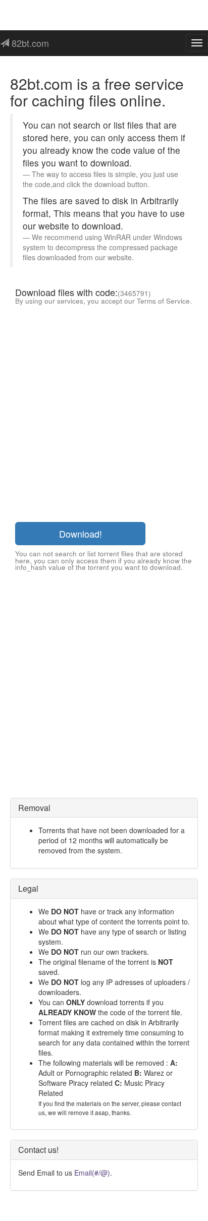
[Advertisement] (104, 413)
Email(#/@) (92, 1173)
